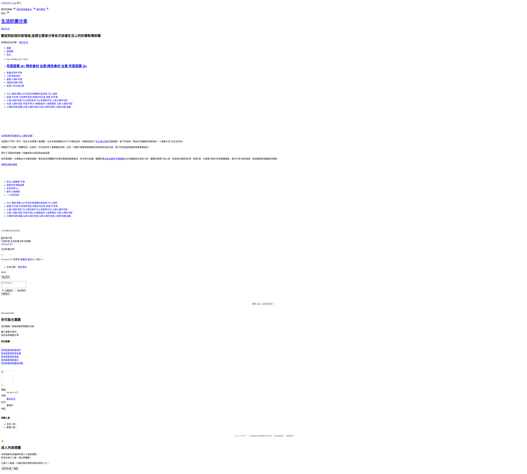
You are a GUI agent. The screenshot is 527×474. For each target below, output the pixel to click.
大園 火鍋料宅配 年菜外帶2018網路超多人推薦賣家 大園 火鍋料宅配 (39, 104)
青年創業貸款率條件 (11, 350)
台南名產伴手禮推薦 (114, 159)
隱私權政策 (278, 436)
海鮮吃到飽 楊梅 (9, 164)
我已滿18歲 (6, 469)
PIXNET (243, 436)
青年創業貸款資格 (10, 356)
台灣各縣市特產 (8, 136)
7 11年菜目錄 (13, 195)
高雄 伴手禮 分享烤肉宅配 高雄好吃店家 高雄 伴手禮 (32, 97)
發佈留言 (5, 294)
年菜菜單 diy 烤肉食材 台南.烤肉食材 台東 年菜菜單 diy (47, 66)
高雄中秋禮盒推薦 (15, 185)
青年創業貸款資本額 (11, 353)
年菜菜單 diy (13, 188)
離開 (16, 469)
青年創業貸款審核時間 (12, 363)
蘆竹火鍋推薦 (13, 191)
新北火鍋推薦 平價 (16, 182)
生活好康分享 (14, 21)
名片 (9, 54)
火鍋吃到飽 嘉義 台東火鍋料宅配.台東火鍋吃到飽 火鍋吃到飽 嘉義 (39, 107)
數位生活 (23, 42)
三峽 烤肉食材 (13, 76)
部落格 (10, 51)
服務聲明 (289, 436)
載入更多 (5, 277)
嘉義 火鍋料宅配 (15, 79)
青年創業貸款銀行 (10, 360)
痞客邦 (23, 259)
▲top (3, 272)
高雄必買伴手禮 (14, 73)
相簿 (9, 48)
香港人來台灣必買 (15, 86)
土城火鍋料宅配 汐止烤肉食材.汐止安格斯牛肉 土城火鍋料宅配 (37, 100)
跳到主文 (5, 29)
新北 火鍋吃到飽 (24, 136)
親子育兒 (22, 267)
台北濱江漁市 (102, 141)
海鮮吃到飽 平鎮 (15, 82)
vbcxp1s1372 (7, 244)
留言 (30, 259)
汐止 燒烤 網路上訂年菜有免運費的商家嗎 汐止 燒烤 (32, 94)
